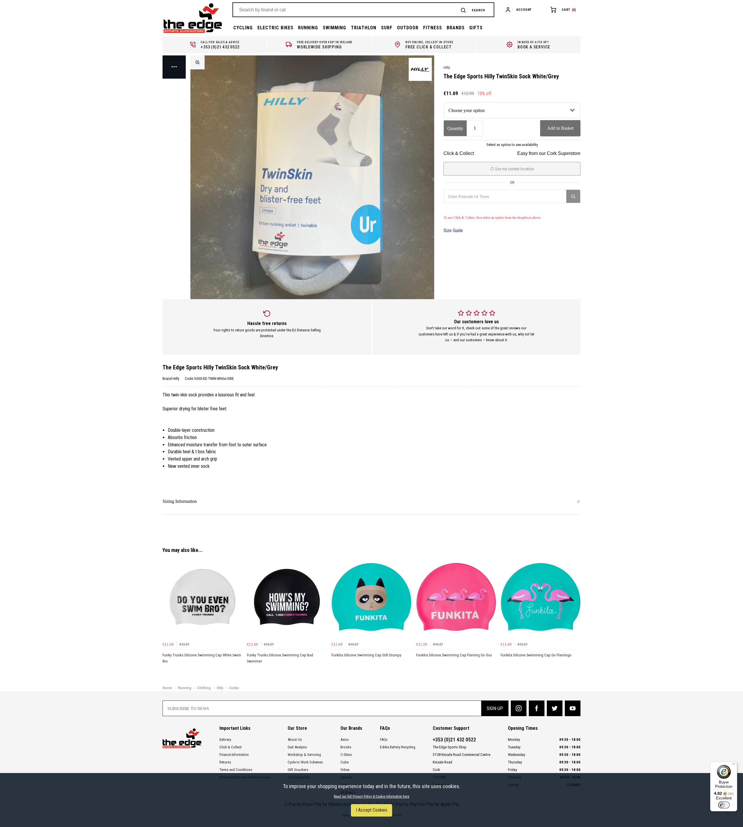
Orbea (344, 770)
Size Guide (453, 230)
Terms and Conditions (235, 770)
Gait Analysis (297, 747)
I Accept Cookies (371, 810)
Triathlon (363, 27)
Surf (386, 27)
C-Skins (346, 754)
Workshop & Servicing (304, 754)
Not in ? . (471, 209)
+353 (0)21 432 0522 (454, 740)
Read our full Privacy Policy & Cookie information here (371, 796)
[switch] (724, 804)
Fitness (432, 27)
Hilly (446, 67)
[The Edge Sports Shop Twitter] (554, 708)
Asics (344, 739)
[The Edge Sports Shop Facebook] (536, 708)
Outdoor (408, 27)
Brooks (345, 747)
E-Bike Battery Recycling (397, 747)
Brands (456, 27)
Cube (344, 762)
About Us (295, 739)
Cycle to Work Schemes (305, 762)
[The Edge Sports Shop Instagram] (518, 708)
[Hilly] (420, 69)
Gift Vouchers (298, 770)
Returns (225, 762)
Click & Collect (230, 747)
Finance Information (234, 754)
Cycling (243, 27)
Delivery (225, 739)
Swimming (334, 27)
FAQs (383, 739)
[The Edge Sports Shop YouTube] (572, 708)
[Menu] (733, 765)
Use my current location (514, 169)
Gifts (476, 27)
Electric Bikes (275, 27)
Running (308, 27)
